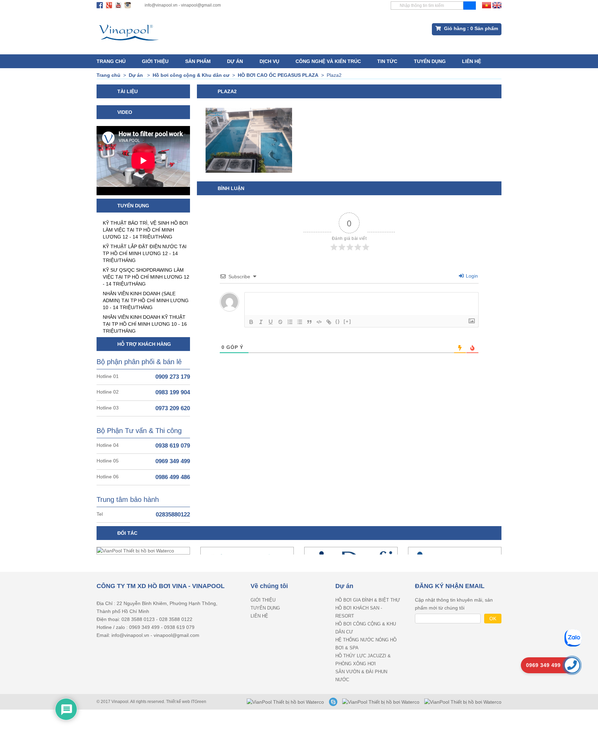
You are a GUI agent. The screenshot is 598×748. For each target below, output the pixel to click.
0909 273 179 (172, 376)
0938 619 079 (172, 445)
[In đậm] (251, 322)
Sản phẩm (198, 61)
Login (471, 276)
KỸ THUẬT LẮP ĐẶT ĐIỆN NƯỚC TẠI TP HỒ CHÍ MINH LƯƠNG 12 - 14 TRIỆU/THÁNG (145, 253)
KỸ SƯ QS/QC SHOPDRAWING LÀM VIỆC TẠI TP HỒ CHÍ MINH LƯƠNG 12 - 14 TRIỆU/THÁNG (146, 277)
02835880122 (173, 514)
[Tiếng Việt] (486, 5)
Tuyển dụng (430, 61)
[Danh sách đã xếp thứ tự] (290, 322)
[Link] (329, 322)
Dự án (235, 61)
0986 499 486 (172, 477)
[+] (347, 321)
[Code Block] (319, 322)
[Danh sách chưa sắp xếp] (300, 322)
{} (337, 321)
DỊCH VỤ (269, 61)
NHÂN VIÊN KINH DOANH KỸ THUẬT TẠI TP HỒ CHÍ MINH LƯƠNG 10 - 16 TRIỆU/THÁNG (145, 324)
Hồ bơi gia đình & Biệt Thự (367, 600)
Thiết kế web (178, 701)
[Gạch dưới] (270, 322)
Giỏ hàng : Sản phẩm (470, 28)
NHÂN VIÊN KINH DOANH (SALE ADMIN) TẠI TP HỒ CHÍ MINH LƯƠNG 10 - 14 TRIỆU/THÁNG (146, 300)
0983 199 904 (172, 392)
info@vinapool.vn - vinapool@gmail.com (183, 5)
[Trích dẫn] (309, 322)
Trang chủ (111, 61)
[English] (496, 5)
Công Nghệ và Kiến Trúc (328, 61)
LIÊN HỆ (471, 61)
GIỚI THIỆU (155, 61)
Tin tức (387, 61)
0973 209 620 (172, 408)
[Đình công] (280, 322)
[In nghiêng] (261, 322)
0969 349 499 (172, 461)
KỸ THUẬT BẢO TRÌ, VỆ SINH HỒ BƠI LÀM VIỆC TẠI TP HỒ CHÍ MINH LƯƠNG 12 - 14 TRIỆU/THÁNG (145, 230)
